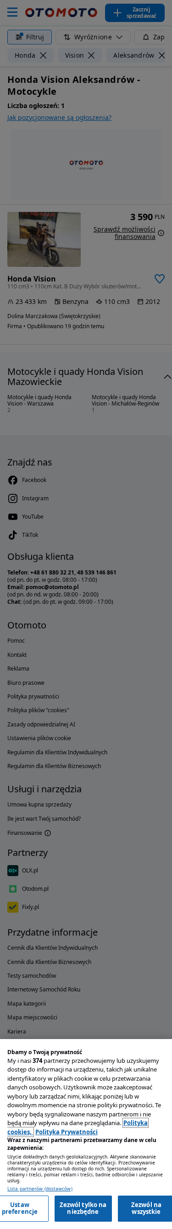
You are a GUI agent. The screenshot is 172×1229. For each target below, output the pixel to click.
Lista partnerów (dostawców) (39, 1189)
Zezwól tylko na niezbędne (83, 1208)
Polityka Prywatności (66, 1132)
